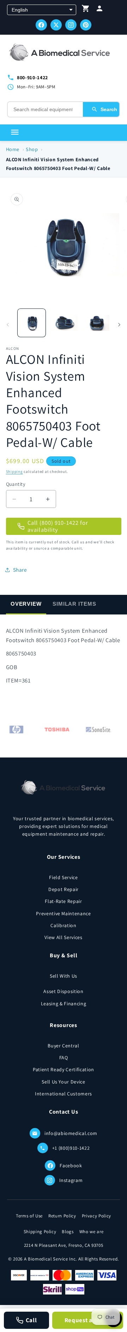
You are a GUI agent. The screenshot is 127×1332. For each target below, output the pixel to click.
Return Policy (62, 1216)
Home (13, 149)
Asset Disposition (63, 991)
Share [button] (20, 569)
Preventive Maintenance (63, 913)
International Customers (63, 1093)
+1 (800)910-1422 (71, 1148)
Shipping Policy (40, 1232)
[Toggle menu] (15, 132)
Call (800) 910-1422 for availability (58, 526)
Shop (32, 149)
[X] (56, 24)
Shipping (14, 471)
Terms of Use (29, 1216)
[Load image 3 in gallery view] (95, 323)
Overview (26, 604)
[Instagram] (71, 24)
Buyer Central (63, 1045)
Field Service (63, 877)
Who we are (91, 1232)
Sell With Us (63, 976)
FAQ (63, 1057)
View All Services (63, 937)
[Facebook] (41, 24)
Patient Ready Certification (63, 1069)
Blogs (67, 1232)
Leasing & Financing (63, 1003)
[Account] (99, 10)
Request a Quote (88, 1320)
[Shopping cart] (85, 10)
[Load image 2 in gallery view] (63, 323)
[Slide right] (119, 325)
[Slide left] (8, 325)
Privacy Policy (96, 1216)
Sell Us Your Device (63, 1082)
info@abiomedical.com (70, 1133)
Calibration (63, 925)
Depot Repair (63, 889)
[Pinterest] (85, 24)
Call (31, 1320)
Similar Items (74, 604)
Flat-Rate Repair (63, 901)
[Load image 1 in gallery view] (32, 323)
